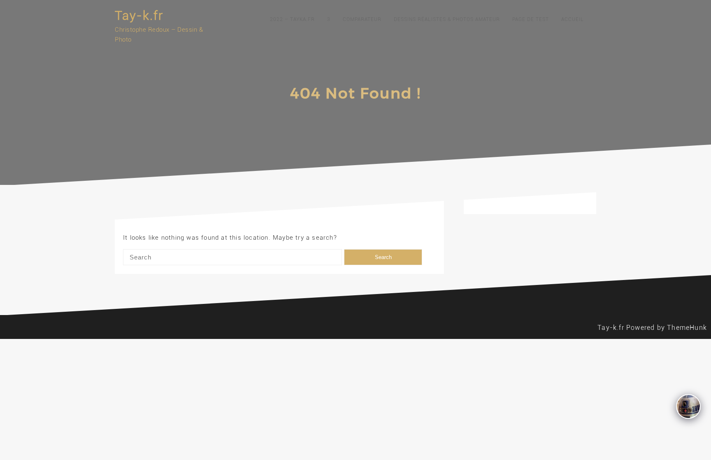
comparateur (362, 19)
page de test (530, 19)
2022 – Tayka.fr (292, 19)
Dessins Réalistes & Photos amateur (447, 19)
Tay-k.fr (139, 15)
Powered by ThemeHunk (666, 328)
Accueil (572, 19)
